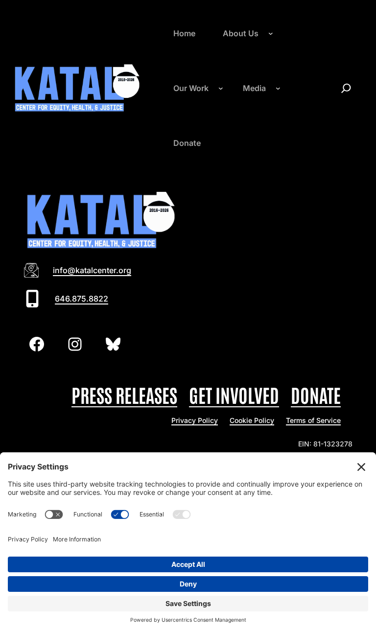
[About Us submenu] (270, 33)
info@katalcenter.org (92, 270)
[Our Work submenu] (220, 88)
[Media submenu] (278, 88)
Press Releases (124, 394)
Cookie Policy (252, 420)
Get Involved (234, 394)
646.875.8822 (81, 299)
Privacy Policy (194, 420)
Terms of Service (313, 420)
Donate (316, 394)
